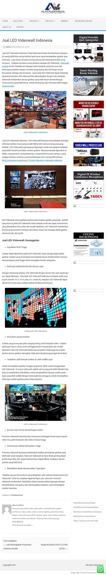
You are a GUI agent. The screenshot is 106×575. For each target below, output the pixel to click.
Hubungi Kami (8, 86)
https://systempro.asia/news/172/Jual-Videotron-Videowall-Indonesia (32, 160)
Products (34, 21)
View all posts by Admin (23, 525)
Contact (20, 27)
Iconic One (75, 573)
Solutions (17, 21)
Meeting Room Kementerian (84, 516)
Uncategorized (17, 495)
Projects (50, 21)
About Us (7, 27)
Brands (64, 21)
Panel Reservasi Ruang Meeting (85, 507)
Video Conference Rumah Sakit (85, 521)
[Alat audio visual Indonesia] (53, 13)
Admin (8, 47)
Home (5, 21)
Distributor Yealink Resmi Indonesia (87, 512)
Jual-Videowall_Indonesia (36, 132)
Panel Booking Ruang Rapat (84, 503)
